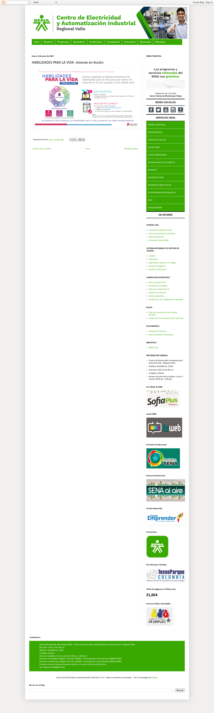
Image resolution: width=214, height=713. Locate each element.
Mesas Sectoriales (156, 296)
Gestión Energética (157, 266)
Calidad (152, 256)
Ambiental (153, 259)
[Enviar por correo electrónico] (71, 139)
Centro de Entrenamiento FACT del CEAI (166, 318)
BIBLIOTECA (153, 348)
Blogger (154, 678)
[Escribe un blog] (74, 139)
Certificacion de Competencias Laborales (166, 300)
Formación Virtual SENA (158, 240)
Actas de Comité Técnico (159, 289)
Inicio (87, 149)
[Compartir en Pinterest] (83, 139)
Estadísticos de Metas (158, 286)
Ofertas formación (156, 237)
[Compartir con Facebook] (80, 139)
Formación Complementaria (160, 230)
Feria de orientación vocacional (162, 234)
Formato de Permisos (157, 331)
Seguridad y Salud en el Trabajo (162, 263)
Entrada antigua (131, 149)
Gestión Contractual (157, 270)
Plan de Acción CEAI (157, 283)
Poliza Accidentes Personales (161, 335)
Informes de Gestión (157, 293)
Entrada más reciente (42, 149)
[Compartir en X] (77, 139)
